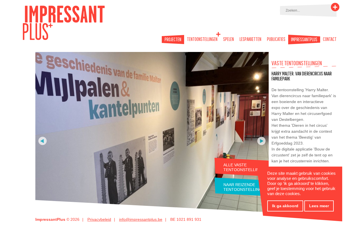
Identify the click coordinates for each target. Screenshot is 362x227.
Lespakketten (250, 39)
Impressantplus (304, 39)
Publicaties (276, 39)
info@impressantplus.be (140, 219)
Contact (330, 39)
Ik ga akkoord (285, 206)
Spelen (228, 39)
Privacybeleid (99, 219)
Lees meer (319, 206)
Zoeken (335, 7)
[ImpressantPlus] (64, 39)
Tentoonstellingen (202, 39)
